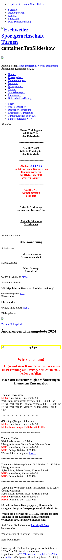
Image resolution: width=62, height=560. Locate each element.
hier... (25, 276)
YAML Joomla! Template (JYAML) (38, 554)
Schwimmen (31, 224)
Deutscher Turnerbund (19, 109)
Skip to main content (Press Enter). (26, 4)
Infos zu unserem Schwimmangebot (31, 255)
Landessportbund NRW (20, 118)
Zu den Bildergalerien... (13, 324)
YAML (9, 557)
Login (11, 103)
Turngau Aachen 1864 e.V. (22, 115)
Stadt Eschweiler (16, 106)
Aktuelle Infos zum (31, 221)
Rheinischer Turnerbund (20, 112)
